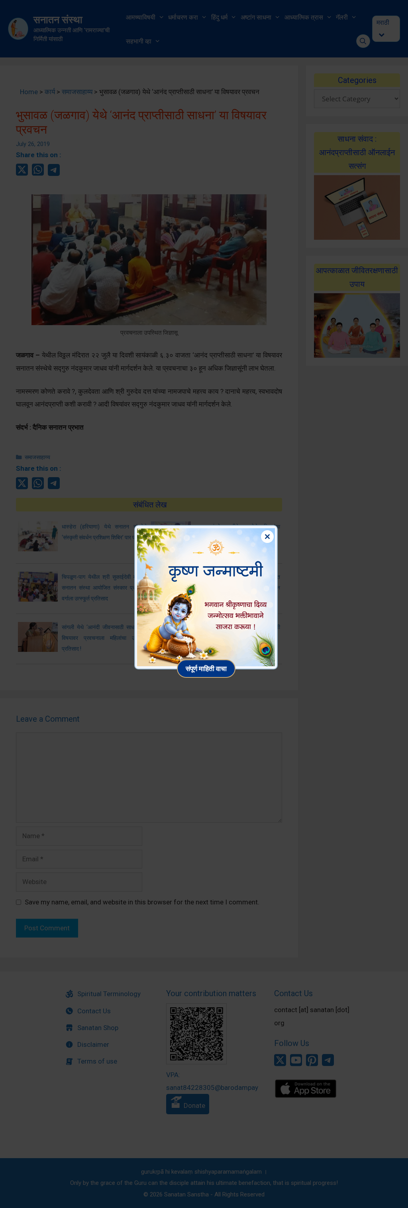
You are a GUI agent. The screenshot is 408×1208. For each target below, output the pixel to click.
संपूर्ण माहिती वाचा (206, 668)
